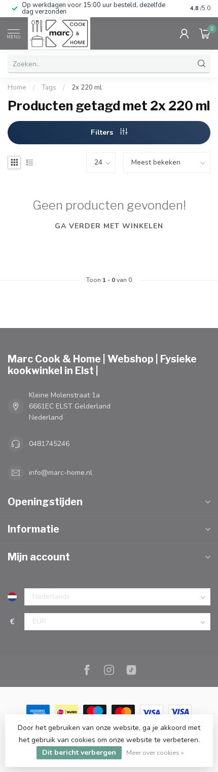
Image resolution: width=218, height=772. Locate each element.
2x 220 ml (86, 87)
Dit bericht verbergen (79, 752)
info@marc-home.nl (60, 472)
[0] (204, 33)
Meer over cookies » (155, 752)
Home (17, 87)
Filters (103, 132)
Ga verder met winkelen (109, 226)
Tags (49, 87)
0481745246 (49, 444)
